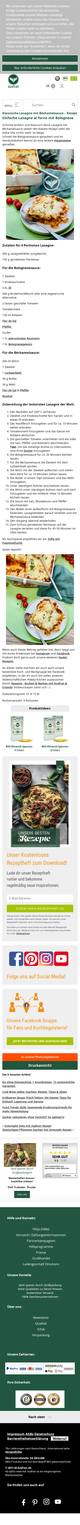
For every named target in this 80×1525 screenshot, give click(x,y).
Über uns (22, 1194)
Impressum (16, 1434)
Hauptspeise (62, 140)
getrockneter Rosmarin (24, 338)
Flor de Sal (9, 321)
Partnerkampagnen (41, 1241)
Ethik (41, 1329)
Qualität (41, 1323)
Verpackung (41, 1335)
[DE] (53, 87)
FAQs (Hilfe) (41, 1229)
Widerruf (59, 1438)
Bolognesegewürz (20, 344)
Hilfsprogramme (41, 1246)
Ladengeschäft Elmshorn (41, 1264)
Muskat (7, 396)
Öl (9, 288)
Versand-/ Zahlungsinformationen (41, 1235)
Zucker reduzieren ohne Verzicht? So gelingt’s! (33, 1117)
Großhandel (41, 1258)
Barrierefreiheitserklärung (27, 1438)
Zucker (28, 451)
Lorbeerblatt (13, 373)
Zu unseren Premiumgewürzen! (40, 1057)
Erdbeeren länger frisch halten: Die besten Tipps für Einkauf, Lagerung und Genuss (36, 1099)
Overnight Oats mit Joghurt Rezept (27, 1126)
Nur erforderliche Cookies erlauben (40, 68)
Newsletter (41, 1317)
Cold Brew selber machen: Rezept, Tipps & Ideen (34, 1092)
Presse (41, 1252)
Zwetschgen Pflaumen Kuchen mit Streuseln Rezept (37, 1130)
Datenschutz (23, 933)
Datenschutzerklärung (21, 41)
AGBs (29, 1434)
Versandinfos (13, 1452)
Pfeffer (7, 327)
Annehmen (40, 58)
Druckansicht (40, 1065)
